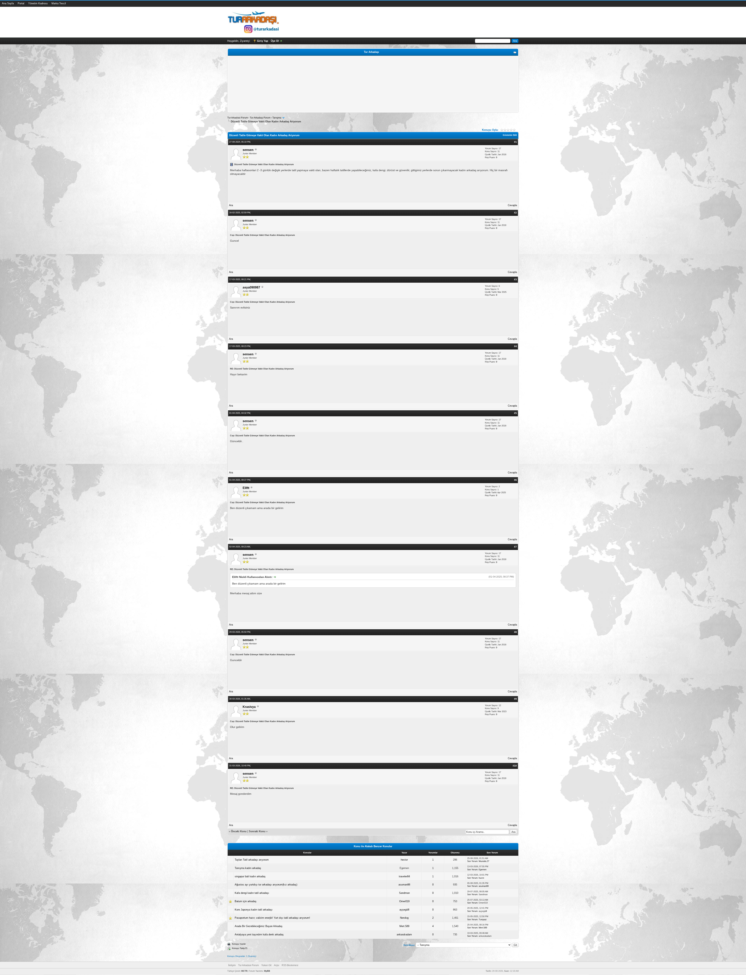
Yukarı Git (266, 965)
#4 (515, 346)
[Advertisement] (345, 84)
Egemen (482, 869)
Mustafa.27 (484, 861)
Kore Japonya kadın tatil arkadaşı (254, 909)
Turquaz (483, 919)
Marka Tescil (58, 3)
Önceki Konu (239, 831)
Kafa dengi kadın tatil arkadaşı (252, 892)
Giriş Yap (262, 40)
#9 (515, 699)
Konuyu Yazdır (239, 944)
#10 (515, 765)
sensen (248, 150)
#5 (515, 413)
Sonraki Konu (257, 831)
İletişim (232, 965)
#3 (515, 279)
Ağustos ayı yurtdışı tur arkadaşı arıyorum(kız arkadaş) (266, 884)
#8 (515, 632)
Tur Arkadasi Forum (237, 117)
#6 (515, 480)
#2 (515, 212)
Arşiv (276, 965)
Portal (21, 3)
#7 (515, 546)
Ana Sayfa (8, 3)
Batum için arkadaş (245, 901)
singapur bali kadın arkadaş (250, 876)
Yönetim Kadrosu (38, 3)
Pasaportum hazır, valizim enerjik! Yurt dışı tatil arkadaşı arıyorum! (272, 917)
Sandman (404, 892)
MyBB (267, 971)
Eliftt (246, 488)
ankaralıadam (404, 934)
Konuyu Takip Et (239, 948)
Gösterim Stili (510, 135)
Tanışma (276, 117)
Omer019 (404, 901)
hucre (481, 878)
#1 (515, 142)
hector (404, 859)
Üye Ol (275, 40)
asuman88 (404, 884)
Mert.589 (404, 926)
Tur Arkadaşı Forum (260, 117)
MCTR (244, 971)
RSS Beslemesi (290, 965)
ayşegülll (404, 909)
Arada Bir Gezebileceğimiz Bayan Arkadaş (258, 926)
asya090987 (251, 287)
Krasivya (249, 706)
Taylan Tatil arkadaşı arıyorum (252, 859)
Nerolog (404, 917)
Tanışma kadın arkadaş (248, 868)
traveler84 (404, 876)
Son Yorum (472, 861)
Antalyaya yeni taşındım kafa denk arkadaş (259, 934)
